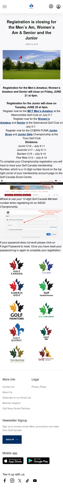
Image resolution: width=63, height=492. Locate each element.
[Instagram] (12, 481)
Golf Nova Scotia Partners (16, 408)
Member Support (11, 403)
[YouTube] (35, 481)
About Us (7, 392)
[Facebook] (5, 481)
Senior (21, 123)
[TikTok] (27, 481)
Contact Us (8, 386)
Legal (35, 379)
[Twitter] (20, 481)
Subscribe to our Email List (17, 397)
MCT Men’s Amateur (40, 111)
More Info (9, 379)
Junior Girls (25, 134)
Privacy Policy (39, 386)
